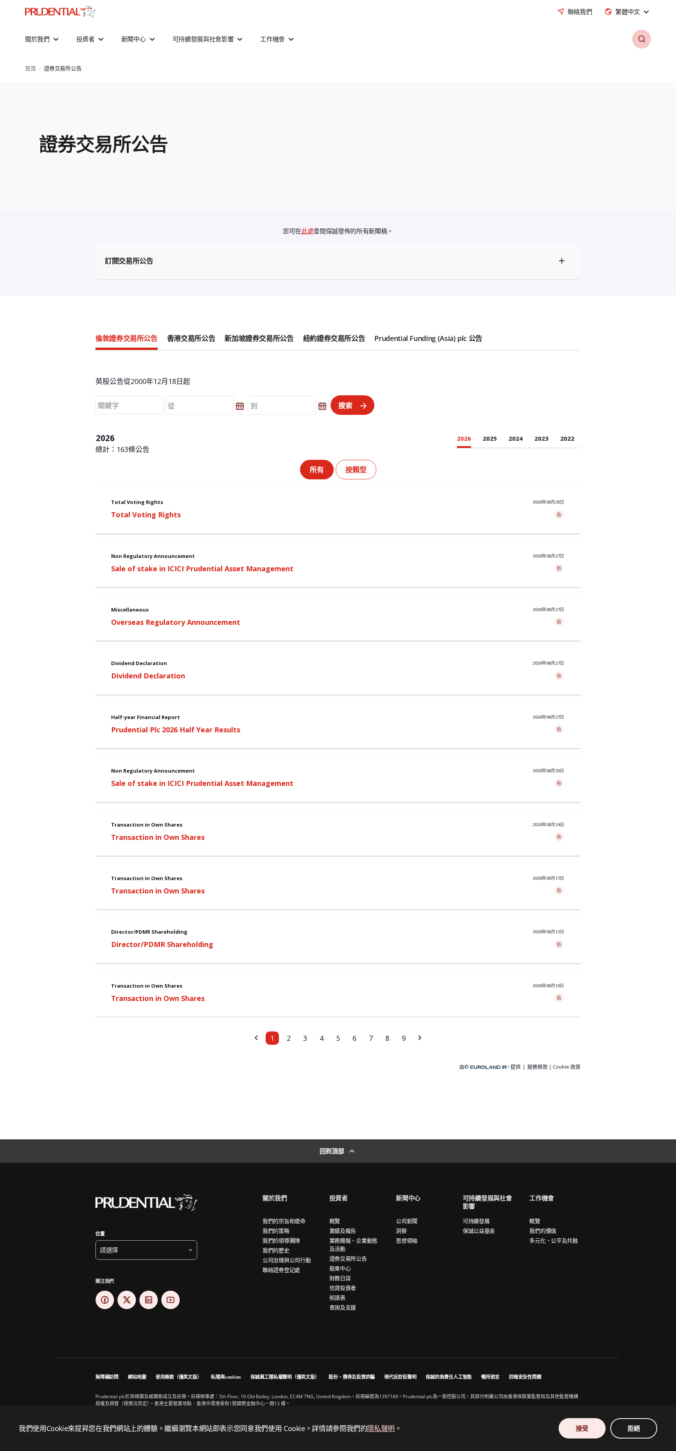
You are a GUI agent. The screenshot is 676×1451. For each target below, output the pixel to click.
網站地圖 (137, 1377)
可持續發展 (476, 1221)
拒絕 (633, 1428)
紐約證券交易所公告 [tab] (334, 338)
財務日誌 (340, 1278)
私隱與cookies (226, 1377)
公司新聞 (406, 1221)
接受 (582, 1428)
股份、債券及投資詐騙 (352, 1377)
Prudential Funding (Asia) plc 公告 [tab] (428, 338)
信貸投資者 (342, 1287)
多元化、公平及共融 (553, 1240)
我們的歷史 (275, 1250)
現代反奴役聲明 (400, 1377)
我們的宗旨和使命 (284, 1221)
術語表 (337, 1297)
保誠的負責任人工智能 (449, 1377)
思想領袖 (406, 1240)
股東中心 (340, 1268)
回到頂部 (332, 1151)
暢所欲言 (490, 1377)
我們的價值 (542, 1230)
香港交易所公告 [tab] (191, 338)
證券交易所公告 (348, 1258)
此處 (307, 231)
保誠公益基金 (479, 1230)
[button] (43, 39)
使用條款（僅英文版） (179, 1377)
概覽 (334, 1221)
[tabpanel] (338, 729)
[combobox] (627, 11)
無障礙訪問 (107, 1377)
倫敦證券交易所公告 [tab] (126, 338)
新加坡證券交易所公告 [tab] (259, 338)
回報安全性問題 (525, 1377)
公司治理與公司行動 (286, 1260)
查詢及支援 (342, 1307)
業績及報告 (342, 1230)
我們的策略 (275, 1230)
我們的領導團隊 (281, 1240)
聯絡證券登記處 (281, 1269)
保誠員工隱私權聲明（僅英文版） (284, 1377)
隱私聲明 (381, 1428)
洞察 (401, 1230)
